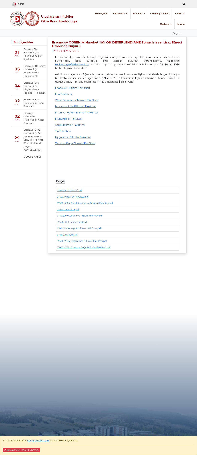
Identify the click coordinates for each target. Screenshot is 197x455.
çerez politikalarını (38, 440)
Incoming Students (160, 13)
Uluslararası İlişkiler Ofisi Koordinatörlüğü (59, 18)
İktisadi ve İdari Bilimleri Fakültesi (75, 106)
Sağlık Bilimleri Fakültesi (70, 125)
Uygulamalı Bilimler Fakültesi (73, 137)
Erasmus (137, 13)
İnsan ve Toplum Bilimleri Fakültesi (76, 112)
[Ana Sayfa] (17, 18)
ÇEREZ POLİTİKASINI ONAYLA (22, 450)
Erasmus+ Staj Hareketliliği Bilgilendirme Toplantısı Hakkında (35, 87)
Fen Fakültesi (63, 94)
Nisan (16, 56)
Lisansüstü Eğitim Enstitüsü (72, 87)
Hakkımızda (119, 13)
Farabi (178, 13)
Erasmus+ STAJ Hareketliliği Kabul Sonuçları (34, 103)
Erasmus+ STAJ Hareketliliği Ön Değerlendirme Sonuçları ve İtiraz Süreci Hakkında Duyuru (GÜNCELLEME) (33, 139)
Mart (16, 72)
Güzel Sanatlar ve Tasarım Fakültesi (76, 100)
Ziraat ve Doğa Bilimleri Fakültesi (75, 143)
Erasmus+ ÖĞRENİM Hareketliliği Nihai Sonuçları (34, 118)
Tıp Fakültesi (63, 131)
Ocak (16, 141)
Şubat (16, 104)
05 (17, 69)
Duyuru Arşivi (32, 156)
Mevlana (164, 24)
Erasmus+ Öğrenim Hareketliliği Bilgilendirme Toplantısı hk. (34, 71)
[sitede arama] (184, 4)
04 (17, 85)
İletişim (181, 24)
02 (17, 101)
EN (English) (101, 13)
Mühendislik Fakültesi (68, 118)
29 (17, 137)
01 (16, 52)
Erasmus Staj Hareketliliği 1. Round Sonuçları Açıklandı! (33, 54)
